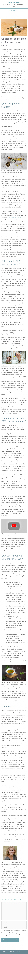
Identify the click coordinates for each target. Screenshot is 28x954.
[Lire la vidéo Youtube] (14, 526)
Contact (23, 951)
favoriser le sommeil (15, 218)
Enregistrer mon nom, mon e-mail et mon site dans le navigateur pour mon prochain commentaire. (14, 933)
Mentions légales (17, 951)
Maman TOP (14, 2)
